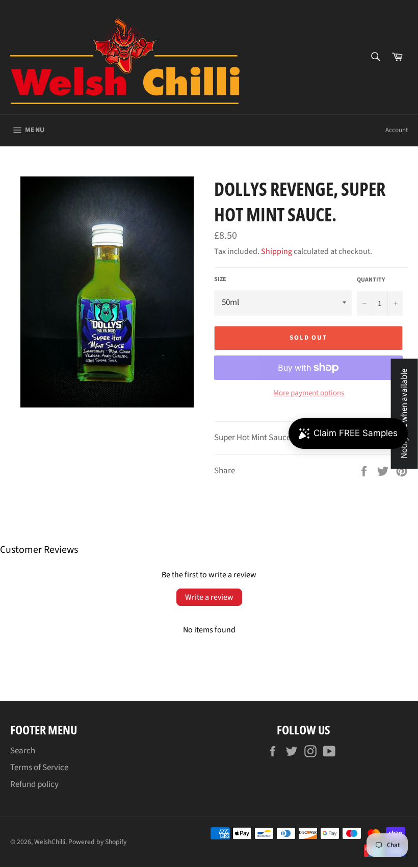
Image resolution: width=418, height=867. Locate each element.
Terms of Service (39, 767)
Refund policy (34, 784)
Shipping (276, 251)
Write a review (209, 597)
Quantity (371, 280)
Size (220, 279)
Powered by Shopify (97, 842)
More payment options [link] (308, 393)
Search (22, 751)
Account (396, 130)
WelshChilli (49, 842)
